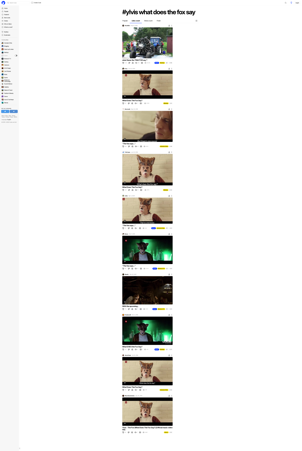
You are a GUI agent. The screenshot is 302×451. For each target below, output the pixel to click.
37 (171, 432)
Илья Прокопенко (129, 395)
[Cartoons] (9, 65)
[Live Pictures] (9, 71)
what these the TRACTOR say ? (134, 60)
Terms (3, 117)
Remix (156, 62)
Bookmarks (7, 35)
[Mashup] (9, 52)
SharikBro (127, 25)
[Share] (169, 26)
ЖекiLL (127, 274)
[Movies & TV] (9, 58)
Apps (10, 115)
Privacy (7, 117)
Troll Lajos (127, 152)
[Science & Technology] (9, 80)
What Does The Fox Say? (132, 100)
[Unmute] (125, 96)
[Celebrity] (9, 87)
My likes (6, 32)
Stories (6, 21)
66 (171, 62)
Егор (126, 68)
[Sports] (9, 77)
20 (171, 190)
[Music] (9, 74)
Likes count (136, 21)
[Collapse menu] (19, 448)
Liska (126, 195)
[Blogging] (9, 46)
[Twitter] (5, 111)
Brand (13, 115)
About (3, 115)
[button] (197, 21)
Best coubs (7, 17)
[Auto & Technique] (9, 99)
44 (171, 146)
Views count (148, 21)
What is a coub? (8, 27)
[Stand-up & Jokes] (9, 49)
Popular (6, 11)
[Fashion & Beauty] (9, 93)
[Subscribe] (16, 55)
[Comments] (133, 63)
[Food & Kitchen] (9, 83)
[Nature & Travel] (9, 90)
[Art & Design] (9, 68)
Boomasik (127, 109)
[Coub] (3, 3)
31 (171, 268)
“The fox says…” (129, 144)
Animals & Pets (164, 146)
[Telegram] (14, 111)
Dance (166, 432)
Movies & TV (161, 268)
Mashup (162, 62)
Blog (6, 115)
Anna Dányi (128, 355)
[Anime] (9, 55)
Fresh (159, 21)
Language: (6, 119)
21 (171, 103)
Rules (11, 117)
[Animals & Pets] (9, 43)
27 (171, 349)
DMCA (15, 117)
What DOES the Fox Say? (132, 347)
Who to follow (8, 24)
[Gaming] (9, 61)
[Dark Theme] (285, 2)
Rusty (126, 234)
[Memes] (9, 102)
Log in (297, 3)
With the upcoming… (130, 306)
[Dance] (9, 96)
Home (5, 8)
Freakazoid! (128, 314)
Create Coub (37, 2)
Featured (6, 14)
